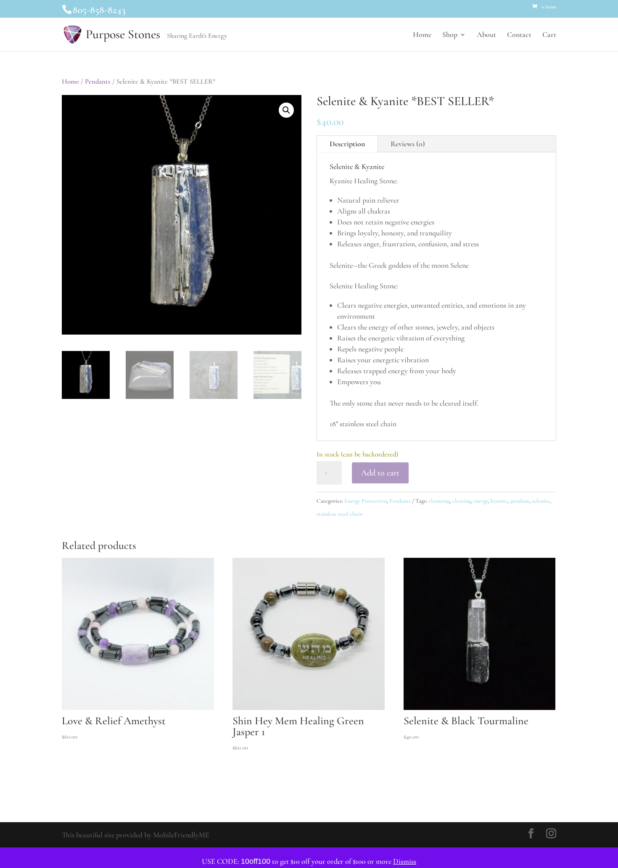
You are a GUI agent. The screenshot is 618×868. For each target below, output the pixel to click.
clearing (461, 500)
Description (347, 143)
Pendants (98, 81)
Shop (449, 35)
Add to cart (380, 473)
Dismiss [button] (404, 861)
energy (480, 500)
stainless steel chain (339, 513)
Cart (549, 35)
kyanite (499, 500)
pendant (519, 500)
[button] (286, 110)
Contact (519, 35)
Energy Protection (365, 500)
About (486, 35)
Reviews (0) (408, 143)
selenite (541, 500)
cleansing (439, 500)
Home (422, 35)
